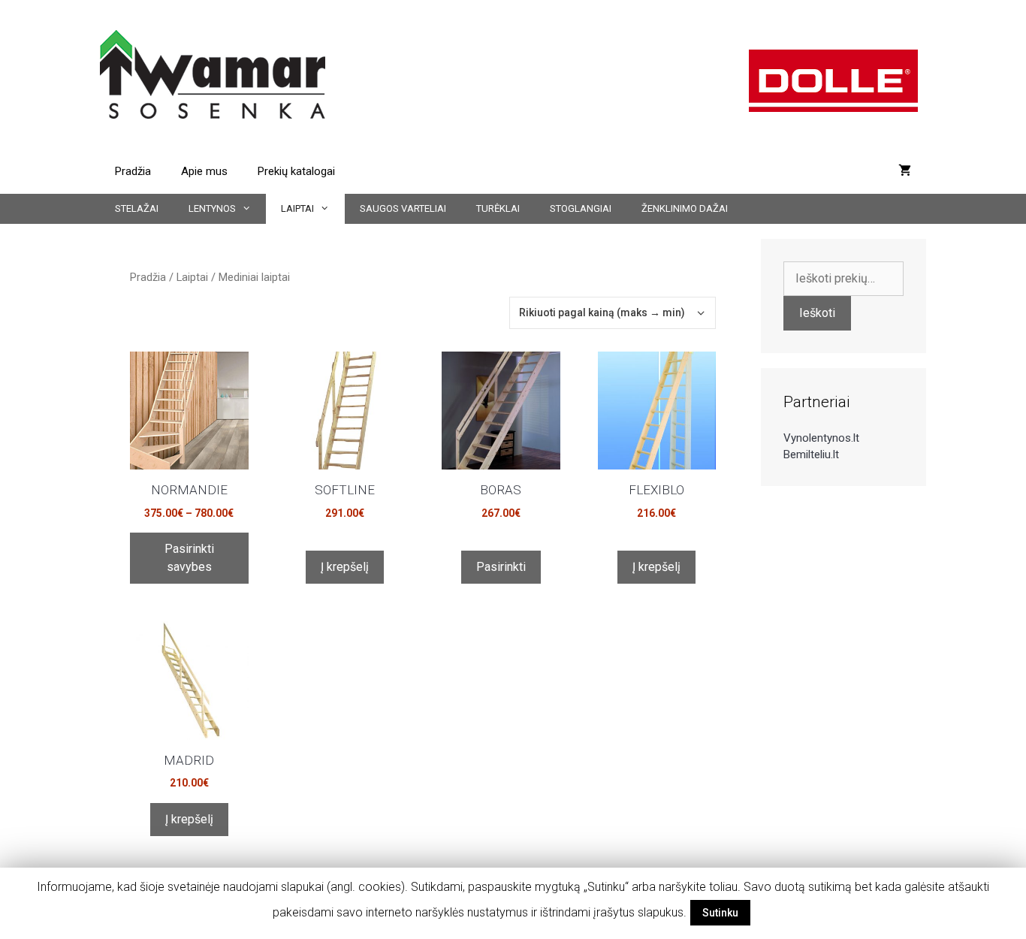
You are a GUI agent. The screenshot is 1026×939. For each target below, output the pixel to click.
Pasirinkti (501, 567)
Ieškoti (817, 313)
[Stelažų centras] (212, 73)
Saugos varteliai (403, 208)
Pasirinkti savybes (189, 558)
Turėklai (498, 208)
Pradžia (133, 171)
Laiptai (297, 208)
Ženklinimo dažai (684, 208)
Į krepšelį (345, 567)
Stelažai (136, 208)
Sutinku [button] (720, 913)
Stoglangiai (580, 208)
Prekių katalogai (296, 171)
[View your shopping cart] (904, 171)
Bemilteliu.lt (811, 454)
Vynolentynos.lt (821, 438)
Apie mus (204, 171)
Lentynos (212, 208)
